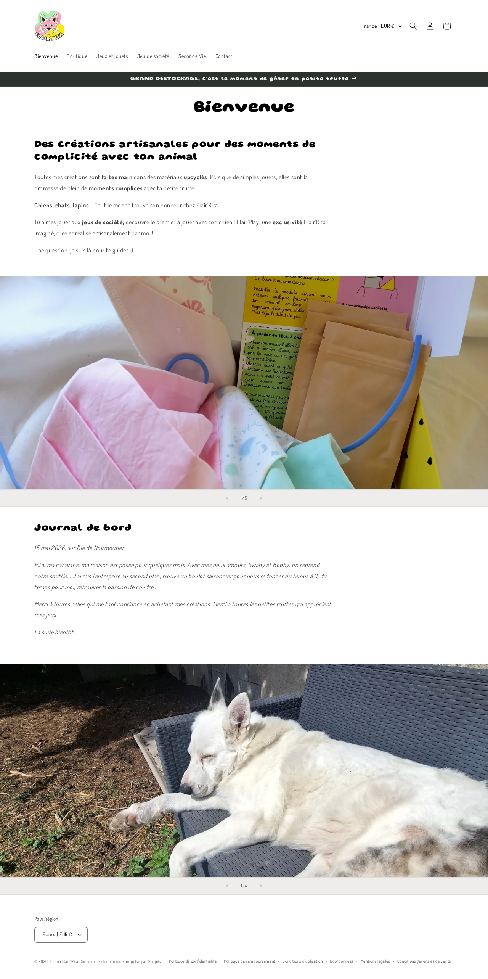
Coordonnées (341, 961)
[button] (413, 26)
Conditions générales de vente (424, 961)
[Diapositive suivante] (260, 498)
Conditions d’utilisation (303, 961)
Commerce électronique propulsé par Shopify (121, 961)
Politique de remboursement (249, 961)
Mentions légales (375, 961)
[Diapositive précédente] (227, 498)
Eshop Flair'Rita (64, 961)
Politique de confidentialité (193, 961)
